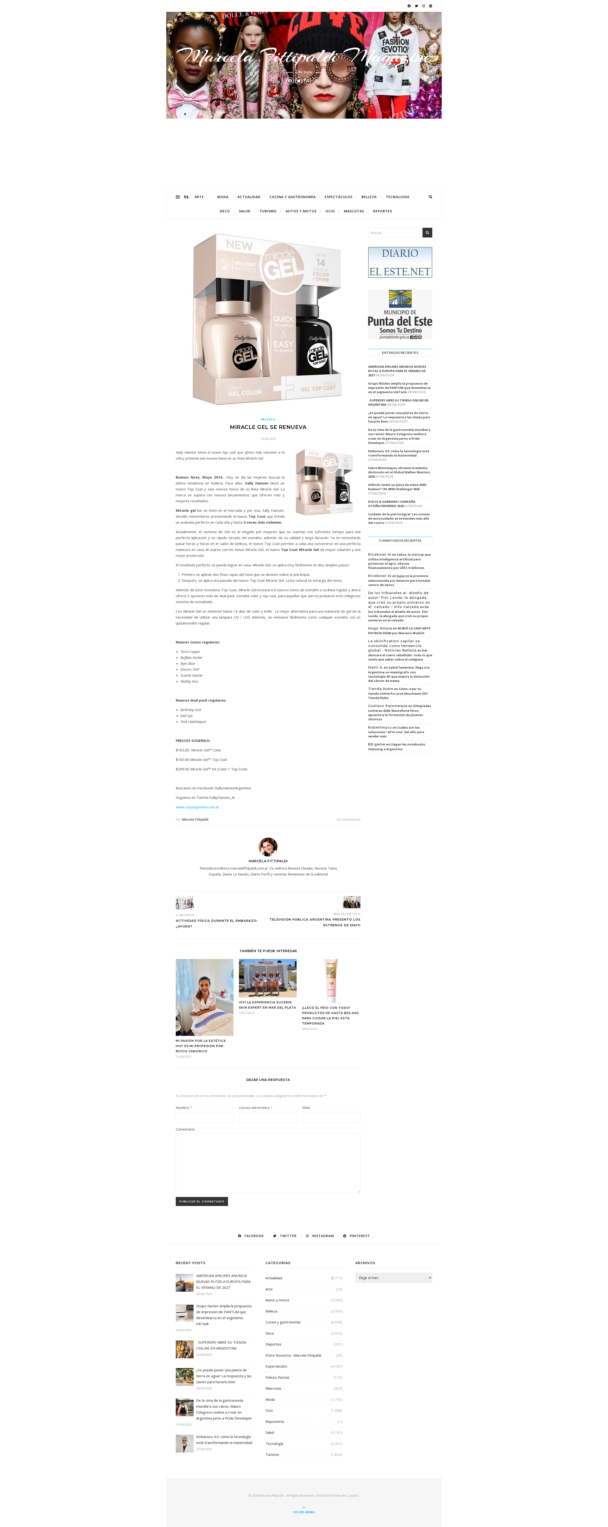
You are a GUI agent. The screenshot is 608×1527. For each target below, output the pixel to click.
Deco (225, 211)
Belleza (369, 197)
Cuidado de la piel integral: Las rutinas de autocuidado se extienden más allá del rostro (399, 518)
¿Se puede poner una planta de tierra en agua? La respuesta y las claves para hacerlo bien (399, 417)
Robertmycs (380, 727)
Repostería (275, 1421)
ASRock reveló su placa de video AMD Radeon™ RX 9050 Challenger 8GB (397, 487)
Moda (222, 197)
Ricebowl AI (379, 554)
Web (306, 1107)
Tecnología (397, 197)
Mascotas (354, 211)
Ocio (330, 211)
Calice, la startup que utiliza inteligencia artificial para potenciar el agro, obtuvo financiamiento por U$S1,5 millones (399, 561)
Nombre (184, 1107)
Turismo (268, 211)
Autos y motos (301, 211)
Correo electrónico (255, 1107)
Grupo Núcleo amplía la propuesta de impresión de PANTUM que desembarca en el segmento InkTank (399, 387)
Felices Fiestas (278, 1377)
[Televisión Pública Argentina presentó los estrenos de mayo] (352, 902)
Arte (199, 197)
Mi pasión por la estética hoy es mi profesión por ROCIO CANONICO (201, 1046)
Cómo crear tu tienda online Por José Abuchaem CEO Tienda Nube (398, 693)
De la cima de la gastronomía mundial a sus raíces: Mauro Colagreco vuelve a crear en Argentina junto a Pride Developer (399, 436)
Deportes (382, 211)
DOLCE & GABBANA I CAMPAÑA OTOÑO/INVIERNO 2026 (391, 503)
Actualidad (249, 197)
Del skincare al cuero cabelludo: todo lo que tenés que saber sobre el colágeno (400, 654)
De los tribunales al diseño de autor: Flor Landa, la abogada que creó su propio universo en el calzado (398, 613)
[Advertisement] (304, 154)
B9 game (376, 744)
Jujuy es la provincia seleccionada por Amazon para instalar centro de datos (399, 580)
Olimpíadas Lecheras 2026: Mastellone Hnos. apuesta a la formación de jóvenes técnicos (399, 712)
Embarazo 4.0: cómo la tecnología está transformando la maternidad (398, 453)
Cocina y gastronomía (293, 197)
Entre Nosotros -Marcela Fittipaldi (293, 1355)
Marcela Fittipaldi (195, 819)
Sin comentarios (349, 819)
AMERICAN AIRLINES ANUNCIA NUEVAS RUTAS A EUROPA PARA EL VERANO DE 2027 (397, 370)
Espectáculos (338, 197)
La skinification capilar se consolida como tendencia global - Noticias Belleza (395, 645)
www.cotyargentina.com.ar (197, 807)
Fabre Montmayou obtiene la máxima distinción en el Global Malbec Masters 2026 (399, 472)
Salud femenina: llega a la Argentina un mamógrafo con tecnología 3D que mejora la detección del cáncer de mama (399, 674)
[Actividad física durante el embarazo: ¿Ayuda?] (185, 902)
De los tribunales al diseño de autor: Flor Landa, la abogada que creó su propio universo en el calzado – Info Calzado (399, 600)
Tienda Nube (380, 689)
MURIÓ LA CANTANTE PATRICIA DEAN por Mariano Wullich (399, 630)
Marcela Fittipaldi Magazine (304, 56)
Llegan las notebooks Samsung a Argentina (396, 746)
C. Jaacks (352, 1495)
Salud (245, 211)
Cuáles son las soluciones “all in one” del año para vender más (396, 732)
